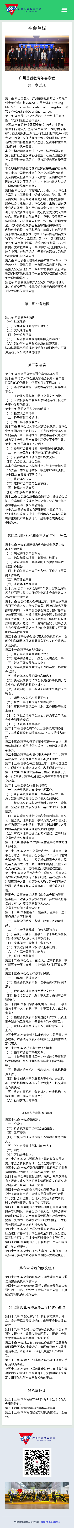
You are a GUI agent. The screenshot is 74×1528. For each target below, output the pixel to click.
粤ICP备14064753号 (51, 1522)
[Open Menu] (64, 10)
